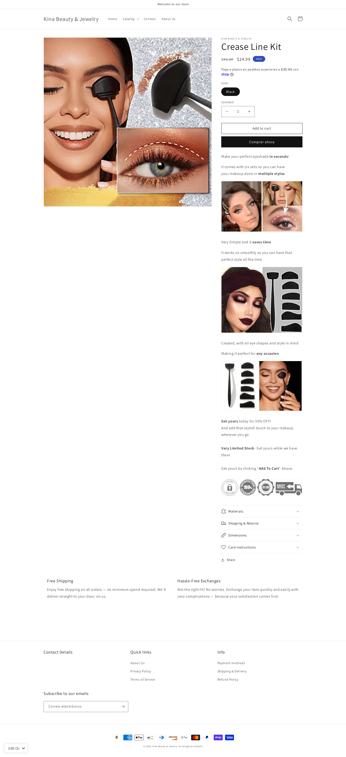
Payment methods (231, 663)
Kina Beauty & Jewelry (164, 746)
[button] (130, 19)
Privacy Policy (140, 671)
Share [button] (231, 560)
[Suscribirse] (123, 706)
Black (230, 92)
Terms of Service (142, 679)
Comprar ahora (262, 142)
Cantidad (227, 102)
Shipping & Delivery (232, 671)
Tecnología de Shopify (190, 746)
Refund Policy (227, 679)
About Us (137, 663)
